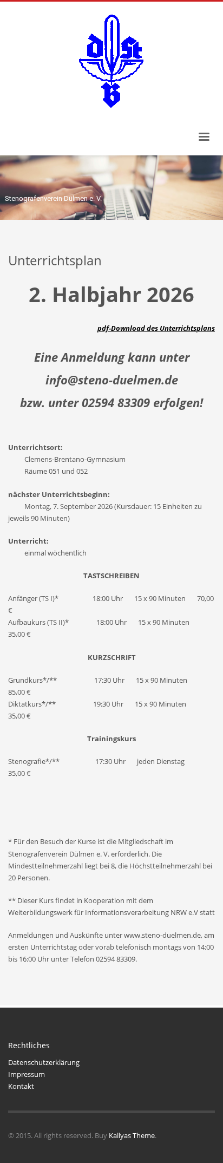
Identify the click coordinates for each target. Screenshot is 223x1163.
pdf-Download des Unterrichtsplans (156, 328)
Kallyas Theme (132, 1135)
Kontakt (21, 1086)
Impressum (26, 1074)
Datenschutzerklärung (44, 1062)
